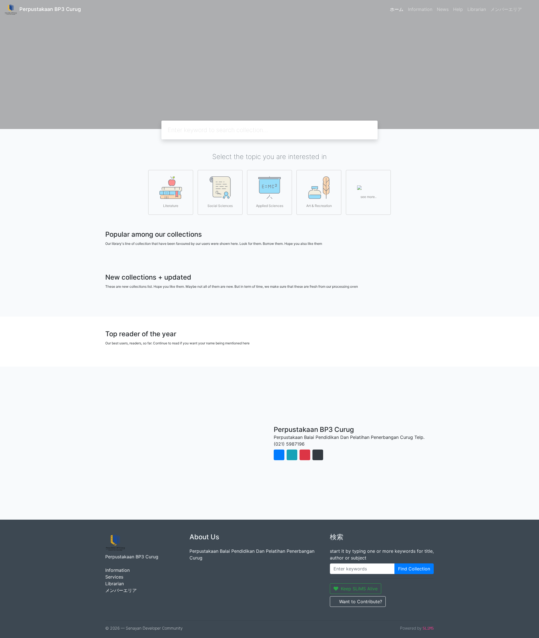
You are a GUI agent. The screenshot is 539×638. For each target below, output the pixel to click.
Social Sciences (220, 206)
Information (420, 9)
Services (114, 577)
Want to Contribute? (360, 601)
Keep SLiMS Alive (359, 588)
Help (458, 9)
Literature (170, 206)
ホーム (396, 9)
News (443, 9)
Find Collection (414, 569)
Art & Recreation (319, 206)
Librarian (476, 9)
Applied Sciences (269, 206)
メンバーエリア (506, 9)
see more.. (368, 197)
